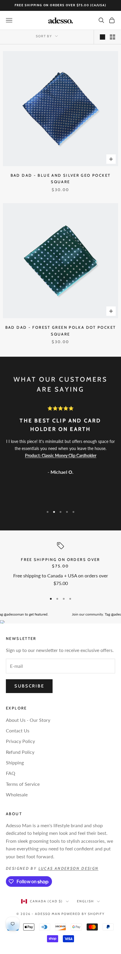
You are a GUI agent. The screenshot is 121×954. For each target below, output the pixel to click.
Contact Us (17, 730)
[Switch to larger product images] (102, 37)
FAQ (10, 773)
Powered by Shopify (83, 914)
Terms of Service (23, 784)
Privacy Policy (20, 741)
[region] (60, 565)
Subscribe (29, 686)
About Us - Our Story (28, 720)
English (85, 901)
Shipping (15, 762)
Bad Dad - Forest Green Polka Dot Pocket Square (60, 330)
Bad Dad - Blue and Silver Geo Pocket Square (61, 178)
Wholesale (17, 794)
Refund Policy (20, 752)
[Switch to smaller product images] (112, 37)
